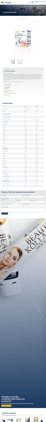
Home (4, 69)
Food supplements (8, 69)
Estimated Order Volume (26, 195)
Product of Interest (3, 195)
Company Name (18, 200)
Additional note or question (4, 207)
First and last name (33, 200)
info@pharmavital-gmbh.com (11, 91)
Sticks (12, 73)
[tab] (8, 84)
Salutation (2, 200)
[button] (30, 2)
